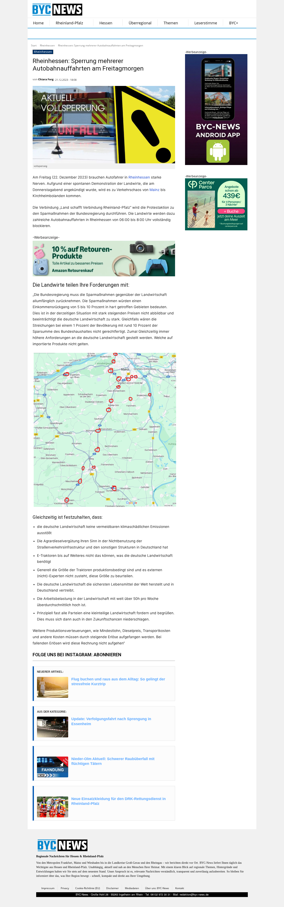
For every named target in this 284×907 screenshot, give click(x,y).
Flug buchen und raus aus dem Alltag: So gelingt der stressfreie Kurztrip (118, 681)
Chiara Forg (45, 79)
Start (34, 45)
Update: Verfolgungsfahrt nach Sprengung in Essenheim (111, 721)
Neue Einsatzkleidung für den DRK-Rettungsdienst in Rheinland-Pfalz (118, 801)
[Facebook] (33, 33)
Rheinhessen (47, 45)
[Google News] (96, 33)
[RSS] (54, 33)
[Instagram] (44, 33)
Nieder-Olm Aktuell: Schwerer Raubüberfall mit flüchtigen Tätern (112, 761)
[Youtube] (85, 33)
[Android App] (216, 164)
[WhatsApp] (75, 33)
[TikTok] (65, 33)
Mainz (154, 190)
